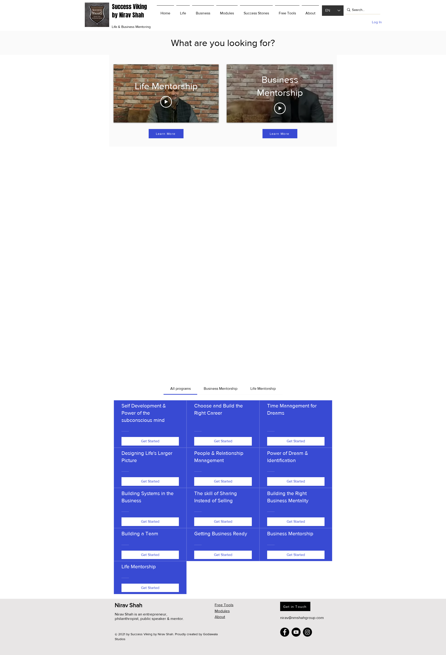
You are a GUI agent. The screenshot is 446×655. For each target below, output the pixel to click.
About (220, 616)
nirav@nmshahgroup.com (302, 617)
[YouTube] (296, 632)
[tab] (180, 389)
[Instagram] (307, 632)
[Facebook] (284, 632)
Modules (222, 611)
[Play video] (166, 102)
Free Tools (224, 604)
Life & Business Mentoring (131, 27)
